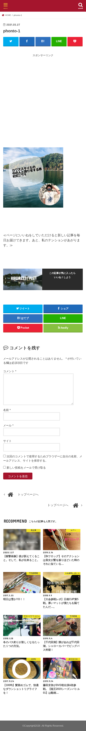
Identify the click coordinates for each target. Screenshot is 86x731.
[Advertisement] (43, 101)
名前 (7, 410)
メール (8, 425)
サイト (7, 440)
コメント (9, 371)
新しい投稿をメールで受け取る (26, 467)
